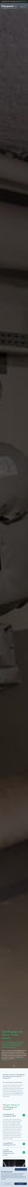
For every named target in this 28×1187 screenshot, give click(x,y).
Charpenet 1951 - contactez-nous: (14, 1)
